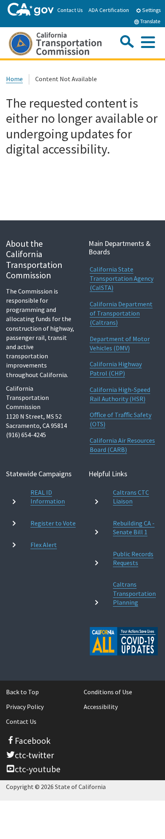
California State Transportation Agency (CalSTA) (121, 278)
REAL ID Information (47, 496)
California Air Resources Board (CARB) (122, 444)
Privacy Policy (25, 707)
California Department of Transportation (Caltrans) (121, 313)
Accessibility (101, 707)
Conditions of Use (108, 692)
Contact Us (70, 10)
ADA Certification (109, 10)
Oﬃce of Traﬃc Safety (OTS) (120, 419)
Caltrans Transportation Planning (134, 593)
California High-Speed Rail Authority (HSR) (120, 394)
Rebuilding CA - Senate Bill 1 (134, 527)
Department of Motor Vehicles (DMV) (120, 343)
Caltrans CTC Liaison (131, 496)
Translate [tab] (150, 21)
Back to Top (22, 692)
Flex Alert (43, 545)
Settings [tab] (151, 10)
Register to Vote (53, 523)
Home (14, 79)
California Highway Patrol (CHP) (116, 368)
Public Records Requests (133, 558)
